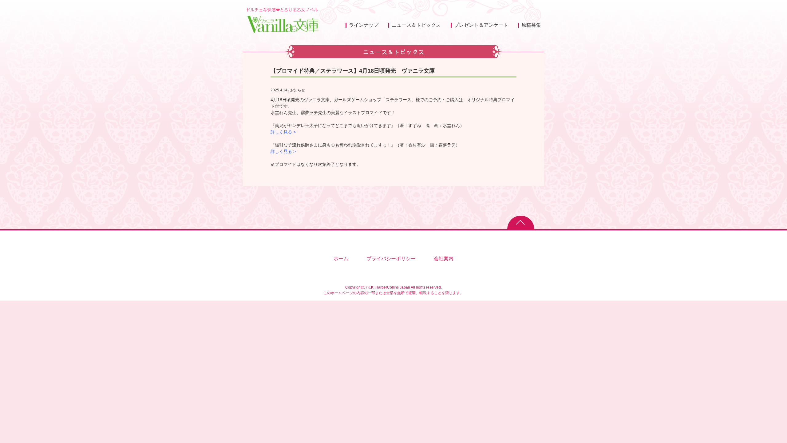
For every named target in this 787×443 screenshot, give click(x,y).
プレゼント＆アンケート (481, 25)
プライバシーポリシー (391, 258)
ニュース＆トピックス (416, 25)
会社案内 (443, 258)
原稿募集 (531, 25)
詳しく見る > (283, 132)
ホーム (341, 258)
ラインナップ (363, 25)
